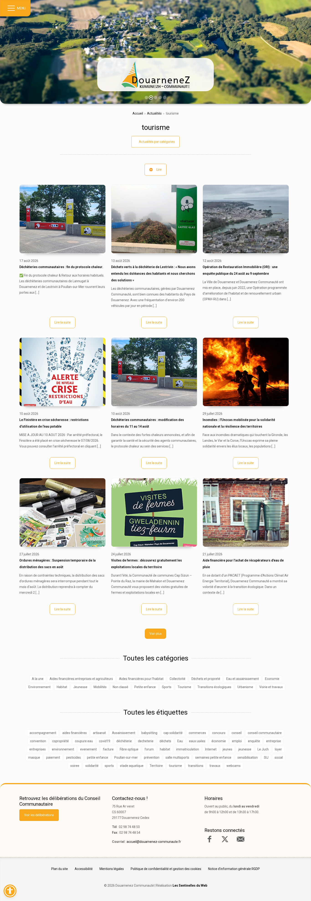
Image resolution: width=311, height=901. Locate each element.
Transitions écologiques (214, 687)
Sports (166, 687)
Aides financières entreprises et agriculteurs (81, 679)
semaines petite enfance (213, 757)
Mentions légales (111, 869)
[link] (155, 74)
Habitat (62, 687)
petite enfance (97, 757)
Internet (211, 749)
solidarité (92, 766)
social (279, 757)
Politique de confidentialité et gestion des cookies (166, 869)
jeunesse (244, 749)
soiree (74, 766)
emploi (237, 741)
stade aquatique (131, 766)
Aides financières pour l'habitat (141, 679)
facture (108, 749)
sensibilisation (247, 757)
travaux (214, 766)
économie (219, 741)
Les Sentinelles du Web (190, 885)
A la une (37, 679)
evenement (88, 749)
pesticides (73, 757)
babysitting (149, 733)
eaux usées (197, 741)
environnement (63, 749)
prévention (151, 757)
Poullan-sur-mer (126, 757)
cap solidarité (173, 733)
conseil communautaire (265, 733)
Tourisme (184, 687)
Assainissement (123, 733)
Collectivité (177, 679)
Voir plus (155, 633)
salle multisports (177, 757)
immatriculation (187, 749)
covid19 (104, 741)
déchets (165, 741)
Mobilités (100, 687)
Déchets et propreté (205, 679)
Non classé (120, 687)
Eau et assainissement (242, 679)
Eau (180, 741)
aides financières (74, 733)
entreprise (273, 741)
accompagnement (43, 733)
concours (218, 733)
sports (109, 766)
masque (34, 757)
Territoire (156, 766)
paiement (53, 757)
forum (149, 749)
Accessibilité (84, 869)
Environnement (39, 687)
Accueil (138, 113)
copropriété (60, 741)
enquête (254, 741)
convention (38, 741)
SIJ (266, 757)
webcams (234, 766)
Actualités (154, 113)
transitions (195, 766)
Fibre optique (129, 749)
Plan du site (59, 869)
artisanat (99, 733)
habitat (165, 749)
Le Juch (263, 749)
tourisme (156, 127)
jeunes (227, 749)
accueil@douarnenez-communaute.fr (154, 842)
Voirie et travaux (271, 687)
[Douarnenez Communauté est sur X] (225, 839)
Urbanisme (245, 687)
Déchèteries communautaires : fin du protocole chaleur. (61, 267)
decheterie (145, 741)
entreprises (37, 749)
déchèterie (124, 741)
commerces (197, 733)
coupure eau (84, 741)
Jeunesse (80, 687)
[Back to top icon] (288, 890)
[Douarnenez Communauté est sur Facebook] (209, 839)
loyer (278, 749)
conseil (237, 733)
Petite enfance (145, 687)
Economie (272, 679)
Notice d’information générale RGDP (234, 869)
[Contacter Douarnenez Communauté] (240, 839)
